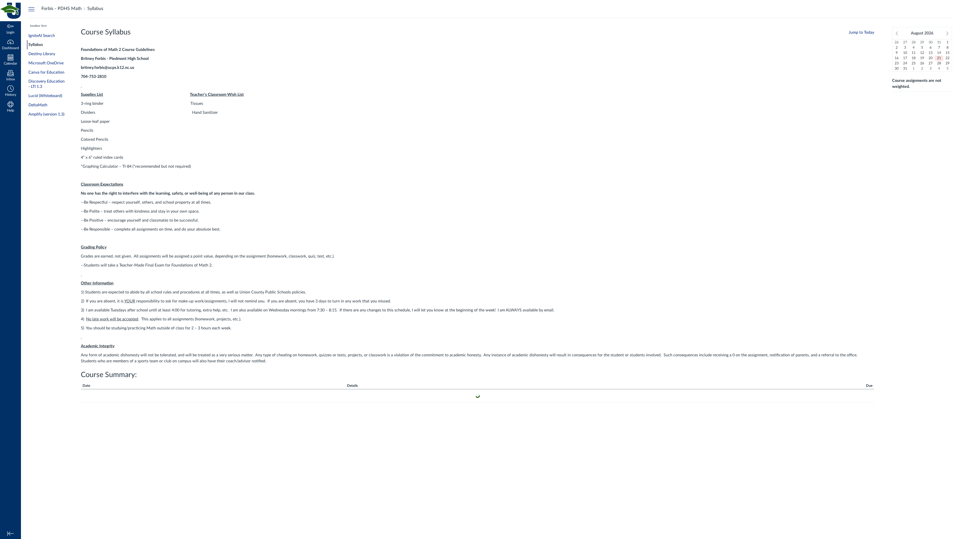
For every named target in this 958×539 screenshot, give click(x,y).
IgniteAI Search (41, 36)
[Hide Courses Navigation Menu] (31, 9)
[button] (10, 91)
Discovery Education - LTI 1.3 (46, 84)
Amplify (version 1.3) (46, 114)
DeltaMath (37, 105)
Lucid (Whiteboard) (45, 96)
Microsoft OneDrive (46, 63)
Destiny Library (41, 54)
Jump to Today (861, 32)
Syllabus (35, 45)
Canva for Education (46, 72)
